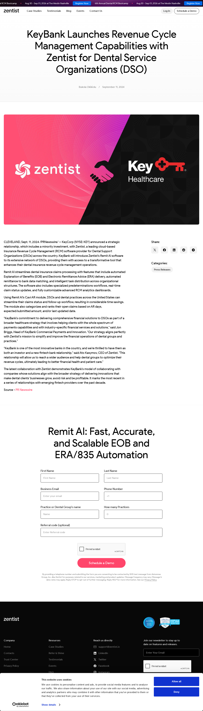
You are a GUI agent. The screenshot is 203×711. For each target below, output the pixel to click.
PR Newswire (24, 390)
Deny (176, 691)
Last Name (110, 470)
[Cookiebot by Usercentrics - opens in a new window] (20, 704)
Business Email (50, 489)
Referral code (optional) (55, 525)
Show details (49, 704)
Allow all (176, 681)
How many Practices (116, 507)
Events (80, 10)
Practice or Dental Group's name (61, 507)
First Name (47, 470)
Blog (68, 10)
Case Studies (34, 10)
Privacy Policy (150, 580)
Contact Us (96, 10)
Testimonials (54, 10)
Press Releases (162, 269)
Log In (166, 10)
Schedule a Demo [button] (186, 10)
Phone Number (113, 489)
